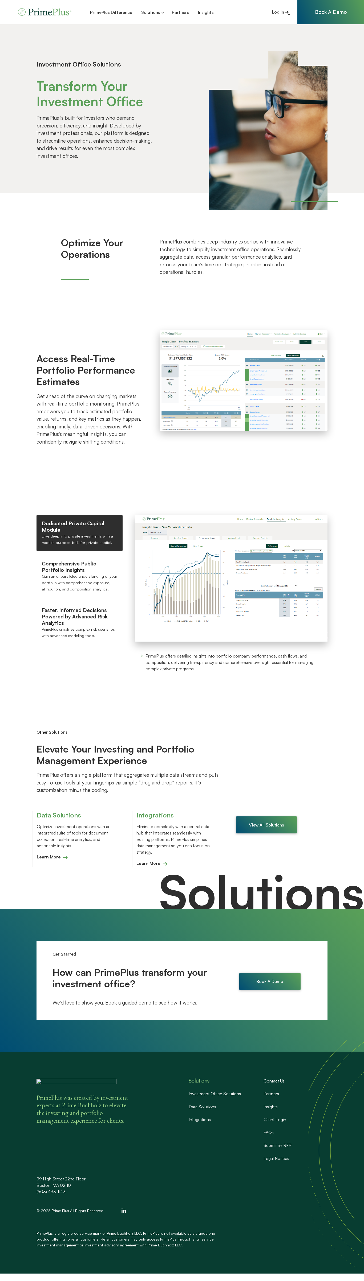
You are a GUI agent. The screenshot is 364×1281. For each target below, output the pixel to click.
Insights (206, 12)
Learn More (49, 856)
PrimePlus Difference (111, 12)
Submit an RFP (277, 1145)
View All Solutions (266, 825)
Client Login (275, 1119)
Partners (180, 12)
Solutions (150, 12)
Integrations (200, 1119)
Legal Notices (276, 1158)
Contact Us (274, 1081)
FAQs (269, 1132)
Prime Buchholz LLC (124, 1233)
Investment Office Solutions (215, 1093)
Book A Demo (269, 981)
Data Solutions (202, 1106)
